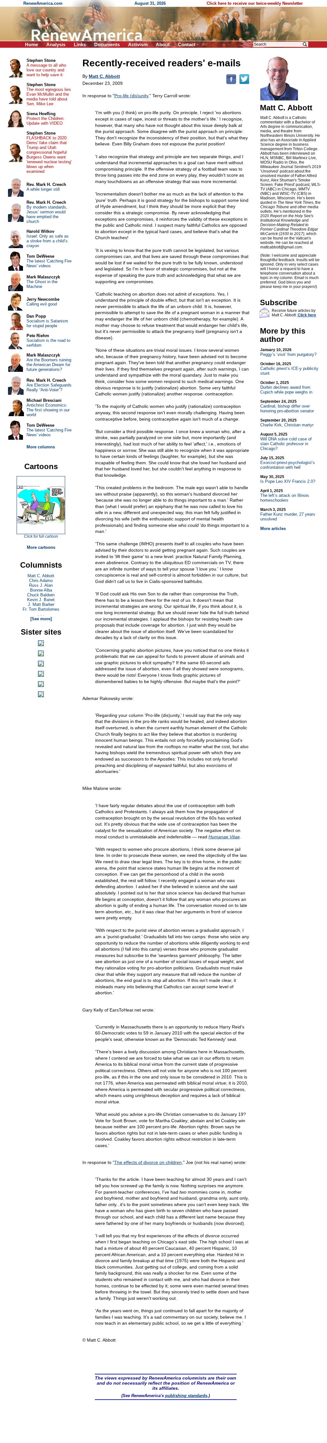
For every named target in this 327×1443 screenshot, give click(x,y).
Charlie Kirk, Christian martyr (287, 422)
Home (31, 44)
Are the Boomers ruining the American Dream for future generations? (49, 364)
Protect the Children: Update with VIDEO (46, 121)
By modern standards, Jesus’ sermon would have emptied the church (47, 214)
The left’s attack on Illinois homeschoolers (284, 496)
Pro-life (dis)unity (131, 95)
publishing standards (186, 1395)
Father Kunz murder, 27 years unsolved (287, 514)
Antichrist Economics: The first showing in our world (48, 410)
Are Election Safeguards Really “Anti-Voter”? (49, 387)
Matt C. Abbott (40, 575)
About (163, 44)
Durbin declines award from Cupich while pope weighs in (286, 387)
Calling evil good (42, 304)
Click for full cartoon (41, 536)
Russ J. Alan (41, 585)
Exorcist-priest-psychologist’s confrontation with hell (287, 463)
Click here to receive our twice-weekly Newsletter (255, 3)
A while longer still (43, 189)
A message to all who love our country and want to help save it (46, 70)
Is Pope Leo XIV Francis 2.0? (287, 479)
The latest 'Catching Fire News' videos (49, 263)
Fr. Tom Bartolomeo (41, 609)
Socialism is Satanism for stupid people (47, 323)
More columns (41, 447)
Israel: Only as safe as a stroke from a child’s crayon (48, 241)
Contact (186, 44)
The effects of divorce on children (148, 1162)
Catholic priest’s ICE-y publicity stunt (289, 369)
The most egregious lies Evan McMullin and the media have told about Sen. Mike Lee (49, 96)
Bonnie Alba (41, 590)
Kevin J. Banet (41, 599)
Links (80, 44)
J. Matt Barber (41, 604)
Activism (138, 44)
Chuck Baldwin (41, 595)
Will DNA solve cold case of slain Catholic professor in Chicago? (286, 441)
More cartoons (41, 547)
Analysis (55, 44)
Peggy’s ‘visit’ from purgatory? (288, 352)
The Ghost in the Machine (42, 284)
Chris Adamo (41, 580)
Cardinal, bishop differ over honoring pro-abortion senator (287, 406)
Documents (107, 44)
